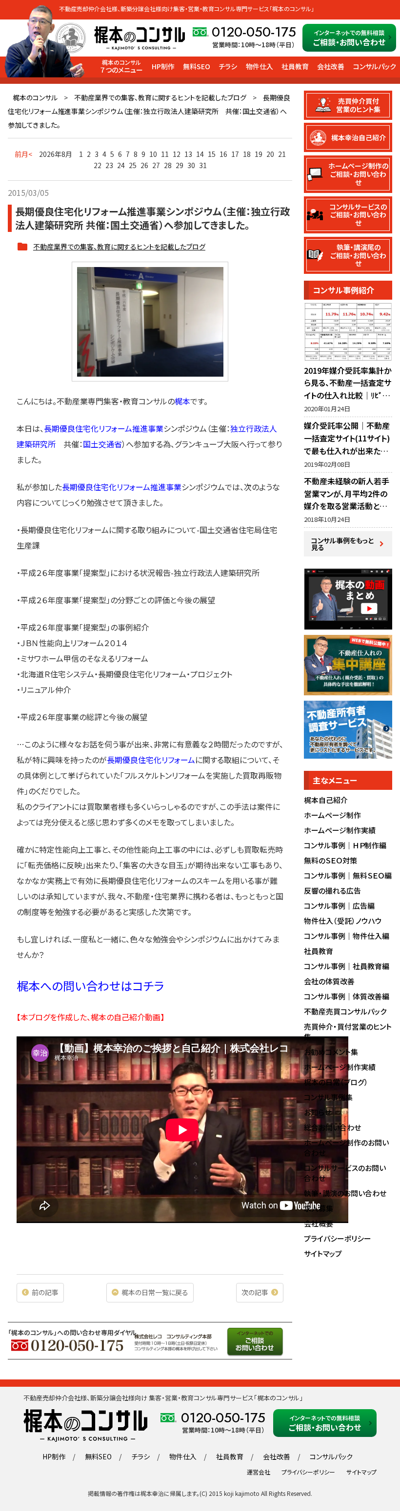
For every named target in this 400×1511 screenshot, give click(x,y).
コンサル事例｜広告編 (339, 905)
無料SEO (196, 66)
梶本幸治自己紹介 (358, 137)
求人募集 (318, 1208)
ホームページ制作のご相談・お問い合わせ (358, 174)
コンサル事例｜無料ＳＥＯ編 (348, 875)
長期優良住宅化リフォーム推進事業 (121, 487)
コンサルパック (374, 66)
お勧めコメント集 (331, 1052)
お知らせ (317, 1112)
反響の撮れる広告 (332, 890)
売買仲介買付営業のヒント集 (358, 105)
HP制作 (163, 66)
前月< (23, 154)
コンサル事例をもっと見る (342, 544)
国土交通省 (102, 444)
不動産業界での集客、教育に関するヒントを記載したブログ (160, 97)
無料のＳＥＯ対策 (330, 860)
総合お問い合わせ (332, 1127)
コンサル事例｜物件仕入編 (346, 936)
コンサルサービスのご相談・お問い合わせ (358, 215)
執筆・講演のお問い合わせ (345, 1193)
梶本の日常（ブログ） (336, 1082)
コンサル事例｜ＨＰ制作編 (345, 845)
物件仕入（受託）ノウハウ (343, 921)
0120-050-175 (254, 32)
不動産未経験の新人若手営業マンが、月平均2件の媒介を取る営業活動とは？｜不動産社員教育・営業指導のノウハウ (347, 505)
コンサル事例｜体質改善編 (346, 996)
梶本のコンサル (35, 97)
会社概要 (318, 1223)
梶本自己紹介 (326, 800)
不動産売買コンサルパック (345, 1011)
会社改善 (330, 66)
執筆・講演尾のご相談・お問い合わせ (358, 255)
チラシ (228, 66)
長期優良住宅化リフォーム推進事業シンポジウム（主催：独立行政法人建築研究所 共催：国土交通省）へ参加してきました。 (149, 111)
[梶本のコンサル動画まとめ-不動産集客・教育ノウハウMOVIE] (348, 624)
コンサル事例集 (328, 1097)
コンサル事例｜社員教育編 (346, 966)
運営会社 (258, 1472)
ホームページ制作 (332, 815)
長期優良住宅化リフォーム (151, 759)
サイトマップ (323, 1253)
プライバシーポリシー (337, 1238)
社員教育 (295, 66)
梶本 (182, 401)
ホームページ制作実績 (340, 830)
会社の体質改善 (329, 981)
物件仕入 (259, 66)
